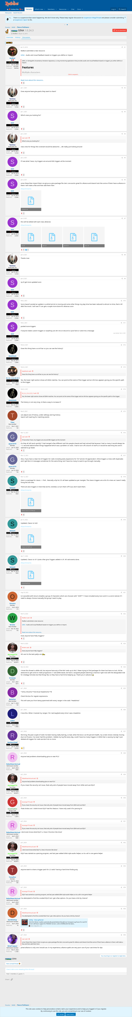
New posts (8, 13)
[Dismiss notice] (125, 18)
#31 (124, 821)
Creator (13, 103)
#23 (124, 643)
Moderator (13, 62)
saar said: (25, 138)
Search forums (17, 13)
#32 (124, 842)
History (17, 37)
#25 (124, 688)
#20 (124, 556)
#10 (124, 301)
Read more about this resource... (32, 80)
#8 (125, 255)
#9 (125, 278)
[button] (44, 9)
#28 (124, 753)
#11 (124, 323)
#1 (125, 47)
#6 (125, 180)
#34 (124, 887)
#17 (124, 455)
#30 (124, 798)
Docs (79, 9)
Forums (29, 9)
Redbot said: (26, 618)
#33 (124, 866)
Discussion (26, 37)
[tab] (65, 24)
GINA (23, 55)
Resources (62, 9)
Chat (72, 9)
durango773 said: (27, 802)
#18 (124, 477)
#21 (124, 592)
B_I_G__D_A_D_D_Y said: (29, 393)
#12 (124, 345)
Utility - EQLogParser (36, 920)
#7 (125, 218)
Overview (9, 37)
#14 (124, 389)
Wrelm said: (25, 647)
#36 (124, 935)
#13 (124, 367)
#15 (124, 411)
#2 (125, 88)
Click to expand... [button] (73, 74)
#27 (124, 731)
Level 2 (13, 490)
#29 (124, 774)
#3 (125, 112)
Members (51, 9)
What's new (39, 9)
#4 (125, 134)
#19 (124, 520)
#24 (124, 667)
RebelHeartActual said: (29, 778)
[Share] (122, 47)
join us (120, 18)
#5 (125, 158)
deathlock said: (26, 371)
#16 (124, 433)
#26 (124, 710)
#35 (124, 909)
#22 (124, 614)
